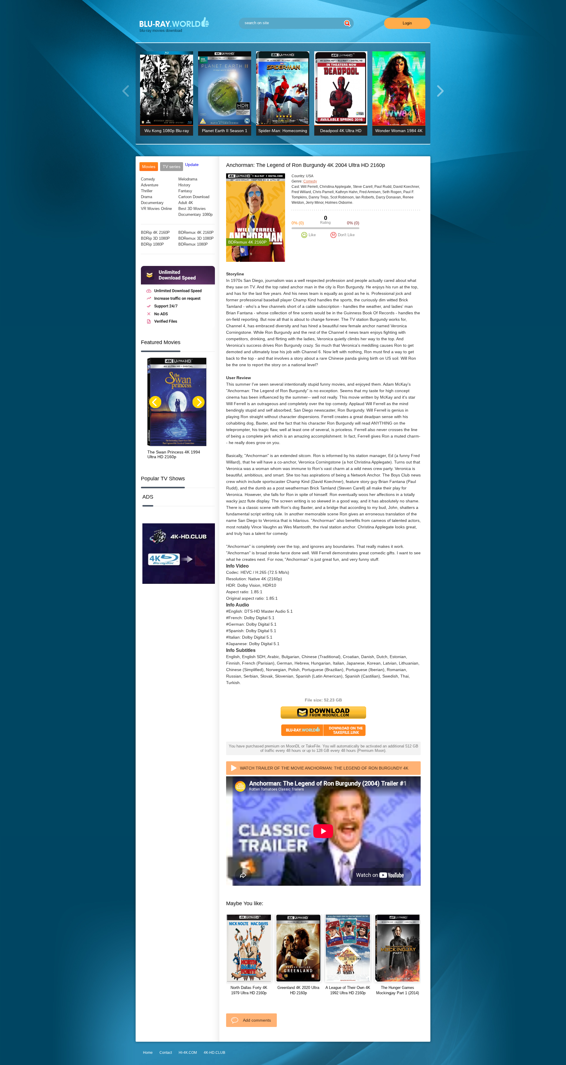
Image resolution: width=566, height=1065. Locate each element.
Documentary (152, 202)
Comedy (148, 179)
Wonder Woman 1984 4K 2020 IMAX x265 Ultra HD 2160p (399, 132)
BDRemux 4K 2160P (196, 232)
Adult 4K (185, 202)
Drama (146, 197)
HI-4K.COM (188, 1053)
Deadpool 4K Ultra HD (340, 130)
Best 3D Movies (192, 208)
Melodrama (187, 179)
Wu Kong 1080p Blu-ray (166, 130)
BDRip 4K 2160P (155, 232)
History (184, 185)
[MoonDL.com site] (178, 326)
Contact (165, 1053)
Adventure (149, 185)
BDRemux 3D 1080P (196, 238)
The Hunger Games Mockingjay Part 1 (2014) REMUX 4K (397, 992)
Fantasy (185, 191)
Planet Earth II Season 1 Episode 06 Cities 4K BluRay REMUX (224, 132)
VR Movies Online (156, 208)
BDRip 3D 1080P (155, 238)
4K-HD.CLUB (214, 1053)
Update (192, 164)
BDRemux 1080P (193, 244)
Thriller (146, 191)
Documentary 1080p (195, 214)
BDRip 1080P (152, 244)
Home (148, 1053)
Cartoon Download (193, 197)
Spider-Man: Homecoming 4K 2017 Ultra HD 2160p (282, 132)
